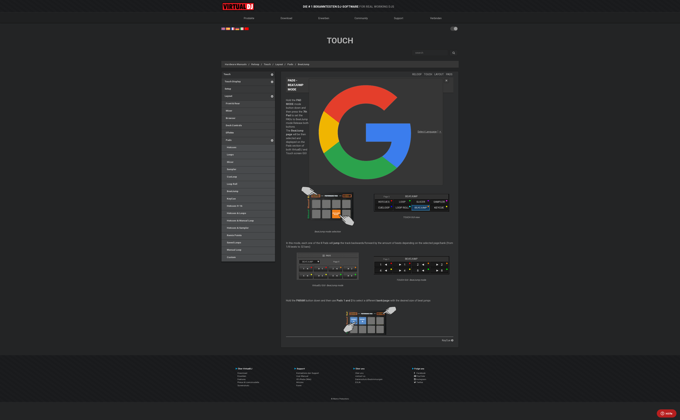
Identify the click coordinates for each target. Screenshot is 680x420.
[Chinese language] (247, 28)
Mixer (228, 110)
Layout (279, 64)
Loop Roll (230, 183)
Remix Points (233, 235)
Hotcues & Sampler (236, 227)
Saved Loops (232, 242)
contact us (360, 376)
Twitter (419, 382)
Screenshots (243, 385)
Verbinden (436, 18)
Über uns (359, 373)
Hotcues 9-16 (233, 205)
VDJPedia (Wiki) (303, 379)
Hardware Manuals (236, 64)
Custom (230, 257)
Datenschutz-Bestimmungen (368, 379)
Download (286, 18)
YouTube (420, 376)
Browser (230, 118)
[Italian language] (242, 28)
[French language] (233, 28)
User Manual (302, 376)
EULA (358, 382)
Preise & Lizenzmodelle (248, 382)
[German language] (237, 28)
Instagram (421, 379)
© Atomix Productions (340, 399)
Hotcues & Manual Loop (239, 220)
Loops (229, 154)
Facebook (420, 373)
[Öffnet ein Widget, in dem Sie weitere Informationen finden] (666, 413)
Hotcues (230, 147)
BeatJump (303, 64)
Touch (267, 64)
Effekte (229, 132)
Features (241, 379)
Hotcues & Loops (235, 213)
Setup (227, 88)
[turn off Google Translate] (446, 80)
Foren (299, 385)
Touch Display (232, 81)
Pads (290, 64)
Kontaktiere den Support (307, 373)
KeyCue (230, 198)
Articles (300, 382)
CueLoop (230, 176)
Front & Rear (232, 103)
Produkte (249, 18)
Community (361, 18)
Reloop (255, 64)
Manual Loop (232, 249)
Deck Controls (233, 125)
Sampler (230, 169)
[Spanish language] (228, 28)
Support (398, 18)
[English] (223, 28)
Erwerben (323, 18)
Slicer (229, 162)
